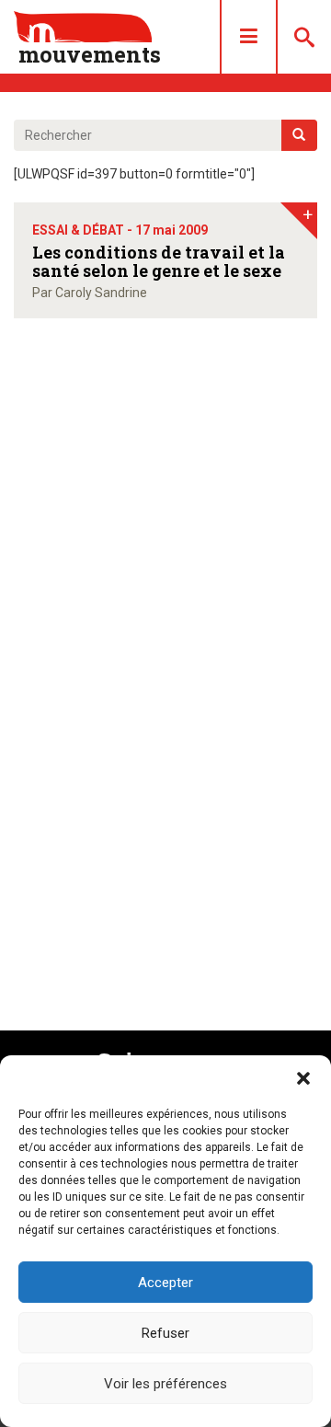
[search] (299, 135)
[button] (303, 1078)
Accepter (165, 1282)
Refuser (165, 1333)
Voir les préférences (165, 1383)
